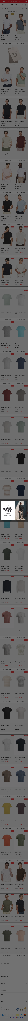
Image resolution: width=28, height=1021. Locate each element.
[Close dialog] (26, 501)
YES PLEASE (8, 513)
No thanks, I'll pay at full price (7, 515)
